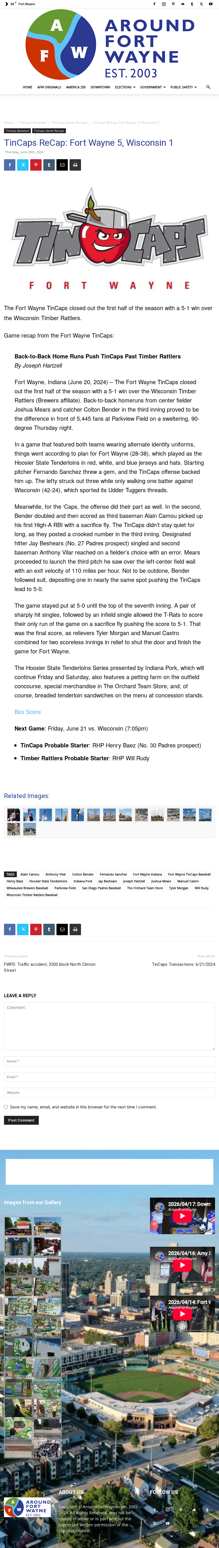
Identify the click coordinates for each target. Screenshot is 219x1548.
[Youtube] (210, 4)
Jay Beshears (108, 881)
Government (151, 87)
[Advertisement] (109, 106)
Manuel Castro (188, 881)
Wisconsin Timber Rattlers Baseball (32, 895)
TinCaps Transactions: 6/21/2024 (183, 964)
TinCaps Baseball (32, 122)
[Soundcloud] (182, 4)
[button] (208, 87)
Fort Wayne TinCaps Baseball (189, 874)
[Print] (75, 165)
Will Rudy (202, 888)
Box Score (28, 711)
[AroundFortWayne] (109, 44)
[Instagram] (163, 4)
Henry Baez (15, 881)
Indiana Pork (83, 881)
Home (27, 87)
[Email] (62, 165)
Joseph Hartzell (134, 881)
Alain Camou (30, 874)
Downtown (100, 87)
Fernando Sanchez (113, 874)
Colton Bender (83, 874)
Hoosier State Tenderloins (48, 881)
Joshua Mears (161, 881)
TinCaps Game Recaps (70, 122)
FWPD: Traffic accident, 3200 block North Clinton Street (50, 967)
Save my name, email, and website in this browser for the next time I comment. (83, 1106)
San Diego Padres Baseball (101, 888)
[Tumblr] (192, 4)
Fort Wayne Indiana (147, 874)
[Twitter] (201, 4)
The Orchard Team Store (145, 888)
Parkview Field (65, 888)
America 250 (76, 87)
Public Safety (182, 87)
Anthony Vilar (56, 874)
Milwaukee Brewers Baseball (27, 888)
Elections (123, 87)
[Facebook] (154, 4)
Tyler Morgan (178, 888)
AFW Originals (49, 87)
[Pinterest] (173, 4)
